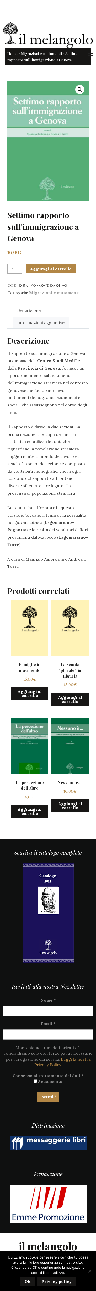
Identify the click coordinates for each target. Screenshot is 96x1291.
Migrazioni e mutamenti (41, 53)
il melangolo (48, 1246)
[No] (89, 1271)
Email (48, 1023)
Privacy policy (56, 1281)
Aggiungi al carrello (51, 268)
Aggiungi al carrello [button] (30, 693)
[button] (79, 89)
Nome (48, 1000)
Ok (28, 1281)
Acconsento (49, 1081)
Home (12, 53)
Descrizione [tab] (29, 310)
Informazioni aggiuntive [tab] (41, 322)
